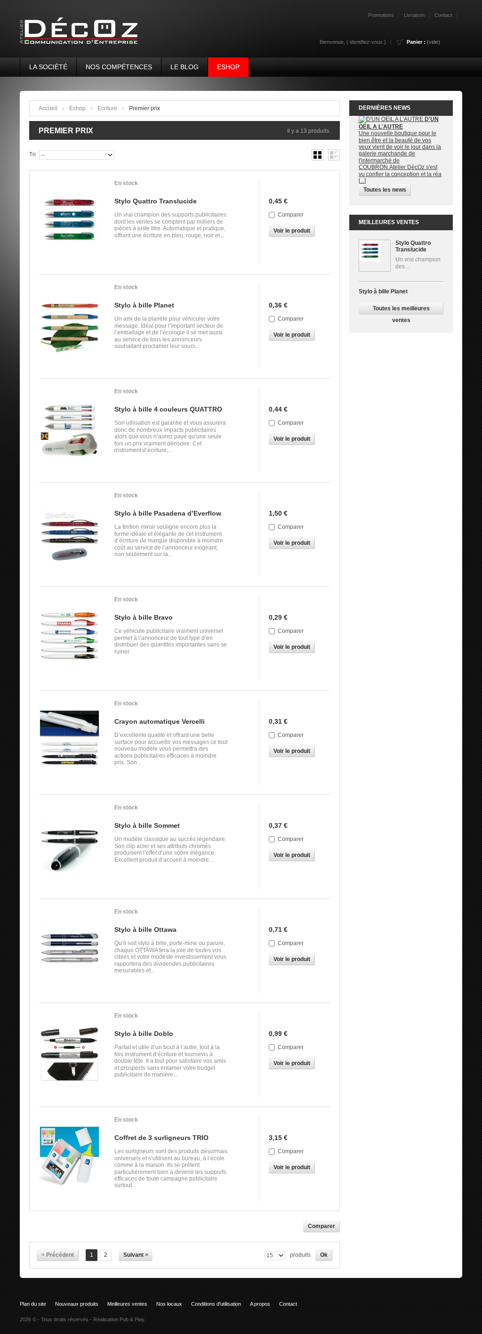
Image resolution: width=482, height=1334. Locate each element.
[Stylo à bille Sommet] (72, 847)
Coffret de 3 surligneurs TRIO (161, 1137)
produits (300, 1255)
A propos (260, 1304)
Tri (32, 154)
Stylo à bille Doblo (143, 1033)
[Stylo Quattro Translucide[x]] (375, 256)
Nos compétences (119, 67)
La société (48, 67)
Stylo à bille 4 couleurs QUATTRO (168, 409)
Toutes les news (384, 189)
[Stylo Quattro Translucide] (72, 222)
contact (443, 15)
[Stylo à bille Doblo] (72, 1055)
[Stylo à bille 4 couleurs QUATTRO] (72, 430)
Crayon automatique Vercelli (159, 721)
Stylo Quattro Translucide (155, 201)
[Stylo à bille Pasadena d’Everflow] (72, 534)
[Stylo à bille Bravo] (72, 638)
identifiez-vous (366, 42)
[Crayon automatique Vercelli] (72, 743)
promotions (381, 15)
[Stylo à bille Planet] (72, 326)
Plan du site (33, 1304)
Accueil (48, 108)
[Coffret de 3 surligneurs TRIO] (72, 1159)
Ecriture (107, 108)
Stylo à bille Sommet (147, 825)
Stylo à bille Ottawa (145, 929)
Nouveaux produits (76, 1304)
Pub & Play (132, 1319)
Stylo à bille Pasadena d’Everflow (167, 513)
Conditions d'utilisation (216, 1304)
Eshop (228, 67)
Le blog (184, 67)
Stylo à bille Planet (144, 305)
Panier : (416, 42)
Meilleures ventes (389, 222)
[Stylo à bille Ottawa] (72, 951)
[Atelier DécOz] (74, 26)
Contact (288, 1304)
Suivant (135, 1254)
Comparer (291, 214)
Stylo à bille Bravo (143, 617)
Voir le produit (291, 230)
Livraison (414, 15)
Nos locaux (169, 1304)
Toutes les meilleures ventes (401, 310)
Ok (324, 1255)
